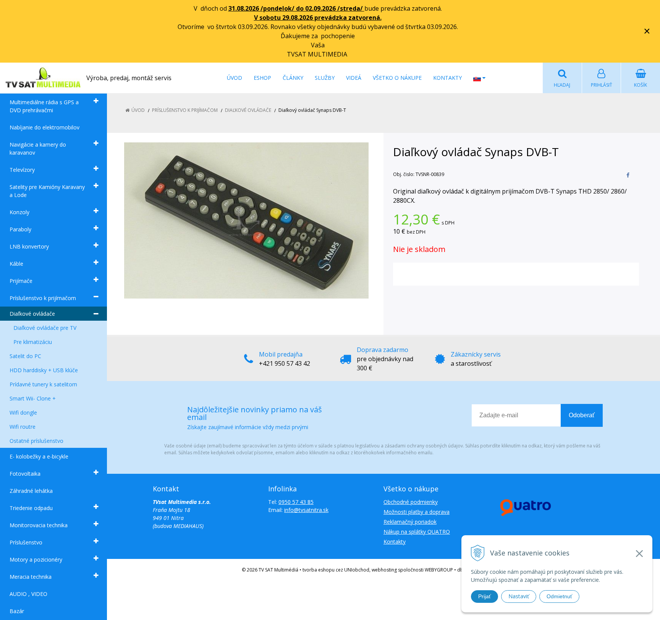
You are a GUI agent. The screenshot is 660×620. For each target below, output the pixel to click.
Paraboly (20, 229)
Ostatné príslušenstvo (36, 440)
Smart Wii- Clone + (33, 398)
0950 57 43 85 (296, 501)
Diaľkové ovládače (32, 313)
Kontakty (447, 77)
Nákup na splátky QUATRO (416, 531)
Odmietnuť (559, 596)
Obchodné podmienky (410, 501)
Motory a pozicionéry (36, 559)
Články (293, 77)
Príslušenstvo (26, 542)
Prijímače (21, 280)
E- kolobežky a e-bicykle (39, 456)
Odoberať (582, 415)
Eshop (262, 77)
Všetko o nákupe (397, 77)
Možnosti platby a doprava (416, 511)
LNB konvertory (29, 246)
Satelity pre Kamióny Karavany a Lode (47, 191)
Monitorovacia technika (39, 525)
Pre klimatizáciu (32, 342)
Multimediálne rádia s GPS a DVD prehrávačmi (44, 106)
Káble (16, 263)
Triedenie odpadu (31, 508)
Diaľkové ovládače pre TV (44, 327)
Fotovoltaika (25, 473)
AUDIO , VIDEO (28, 593)
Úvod (234, 77)
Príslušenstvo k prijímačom (43, 298)
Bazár (17, 611)
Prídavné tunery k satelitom (43, 384)
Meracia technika (31, 576)
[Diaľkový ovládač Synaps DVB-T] (246, 220)
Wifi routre (23, 426)
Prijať (484, 596)
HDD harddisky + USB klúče (44, 370)
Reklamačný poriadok (410, 521)
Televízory (22, 169)
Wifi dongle (23, 412)
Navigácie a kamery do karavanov (38, 148)
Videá (353, 77)
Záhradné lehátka (31, 490)
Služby (325, 77)
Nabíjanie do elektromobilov (44, 127)
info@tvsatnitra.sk (306, 509)
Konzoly (19, 212)
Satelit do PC (25, 356)
